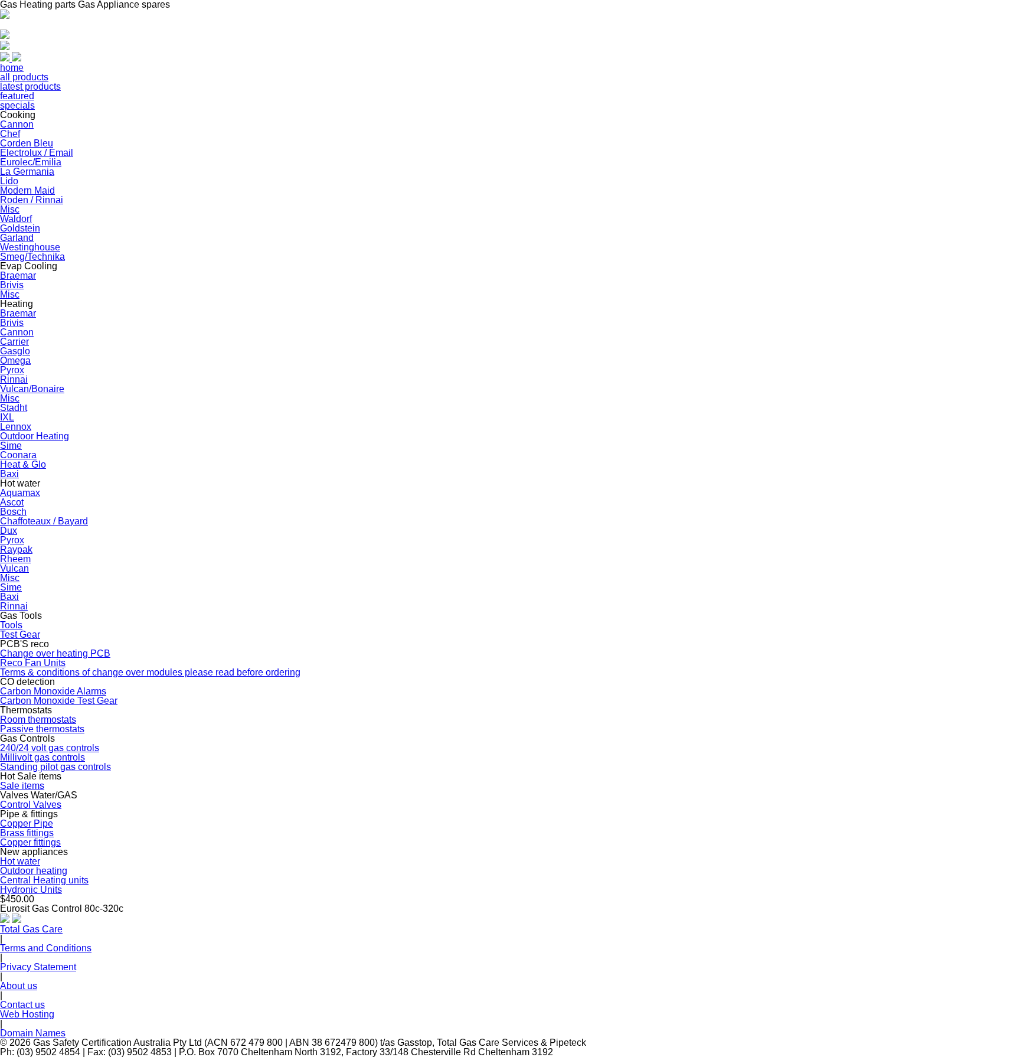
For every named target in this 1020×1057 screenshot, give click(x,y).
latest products (30, 86)
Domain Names (33, 1033)
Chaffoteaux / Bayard (44, 521)
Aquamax (20, 493)
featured (17, 96)
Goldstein (20, 228)
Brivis (12, 285)
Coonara (18, 455)
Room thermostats (38, 720)
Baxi (9, 474)
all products (24, 77)
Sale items (22, 786)
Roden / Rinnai (31, 200)
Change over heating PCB (55, 653)
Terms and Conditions (45, 948)
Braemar (18, 275)
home (12, 68)
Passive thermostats (42, 729)
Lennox (15, 427)
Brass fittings (27, 833)
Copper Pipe (26, 823)
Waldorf (16, 219)
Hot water (20, 861)
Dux (8, 531)
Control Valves (30, 805)
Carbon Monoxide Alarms (53, 691)
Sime (11, 446)
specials (17, 105)
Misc (9, 209)
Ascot (12, 502)
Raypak (16, 549)
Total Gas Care (31, 929)
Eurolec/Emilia (30, 162)
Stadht (13, 408)
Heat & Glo (23, 464)
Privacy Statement (38, 967)
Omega (15, 360)
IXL (7, 417)
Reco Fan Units (33, 663)
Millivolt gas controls (42, 757)
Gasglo (15, 351)
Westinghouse (30, 247)
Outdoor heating (33, 871)
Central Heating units (44, 880)
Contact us (22, 1005)
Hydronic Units (31, 890)
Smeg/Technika (32, 257)
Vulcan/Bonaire (32, 389)
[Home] (4, 16)
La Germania (27, 172)
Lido (9, 181)
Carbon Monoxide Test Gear (58, 701)
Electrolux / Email (36, 153)
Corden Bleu (26, 143)
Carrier (14, 342)
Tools (11, 625)
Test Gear (20, 634)
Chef (10, 134)
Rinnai (14, 379)
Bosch (13, 512)
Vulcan (14, 568)
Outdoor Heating (34, 436)
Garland (17, 238)
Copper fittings (30, 842)
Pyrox (12, 370)
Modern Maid (27, 190)
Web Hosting (27, 1014)
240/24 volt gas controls (49, 748)
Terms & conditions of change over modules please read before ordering (150, 672)
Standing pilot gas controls (55, 767)
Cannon (17, 124)
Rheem (15, 559)
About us (18, 986)
